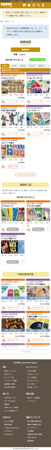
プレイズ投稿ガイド (11, 411)
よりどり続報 (9, 421)
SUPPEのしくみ (10, 398)
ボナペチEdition (10, 401)
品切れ (10, 166)
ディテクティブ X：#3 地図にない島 (37, 284)
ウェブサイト (32, 428)
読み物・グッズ (33, 387)
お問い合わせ (32, 437)
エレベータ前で (7, 143)
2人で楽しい (32, 384)
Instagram (8, 434)
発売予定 (10, 308)
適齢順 (40, 66)
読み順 (31, 66)
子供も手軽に (32, 371)
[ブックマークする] (22, 101)
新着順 (4, 66)
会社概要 (31, 431)
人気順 (13, 66)
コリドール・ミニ (8, 316)
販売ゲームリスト (10, 371)
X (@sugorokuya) (10, 428)
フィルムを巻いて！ (8, 238)
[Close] (46, 28)
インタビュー (32, 401)
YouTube (7, 431)
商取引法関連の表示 (34, 424)
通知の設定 (8, 424)
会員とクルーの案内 (11, 407)
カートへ (12, 101)
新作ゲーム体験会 (34, 398)
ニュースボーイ (33, 110)
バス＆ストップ (7, 206)
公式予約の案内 (9, 387)
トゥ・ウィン (6, 284)
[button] (37, 59)
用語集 (6, 404)
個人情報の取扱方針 (34, 421)
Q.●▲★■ (32, 316)
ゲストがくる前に (34, 206)
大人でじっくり (33, 381)
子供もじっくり (33, 374)
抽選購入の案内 (9, 384)
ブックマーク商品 (10, 381)
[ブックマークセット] (29, 5)
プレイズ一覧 (9, 377)
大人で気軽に (32, 377)
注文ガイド (8, 374)
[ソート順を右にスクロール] (49, 65)
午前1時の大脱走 (8, 110)
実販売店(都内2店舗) (35, 434)
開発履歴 (31, 441)
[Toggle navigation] (48, 5)
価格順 (22, 66)
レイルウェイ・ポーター (8, 78)
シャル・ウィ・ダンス (34, 78)
